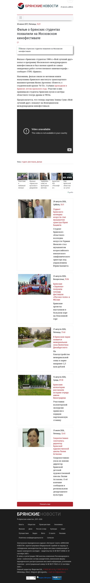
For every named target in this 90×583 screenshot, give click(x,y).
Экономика (58, 524)
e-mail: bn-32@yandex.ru (56, 572)
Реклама (62, 533)
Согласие (50, 538)
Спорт (63, 529)
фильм (39, 162)
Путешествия (24, 533)
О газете (52, 533)
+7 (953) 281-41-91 (49, 569)
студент (24, 162)
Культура (53, 529)
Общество (31, 524)
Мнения (22, 529)
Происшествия (44, 524)
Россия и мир (41, 529)
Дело (30, 529)
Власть (21, 524)
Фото (43, 533)
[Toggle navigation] (21, 17)
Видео (35, 533)
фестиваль (32, 162)
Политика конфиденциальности (31, 538)
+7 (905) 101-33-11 (62, 569)
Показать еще (45, 504)
